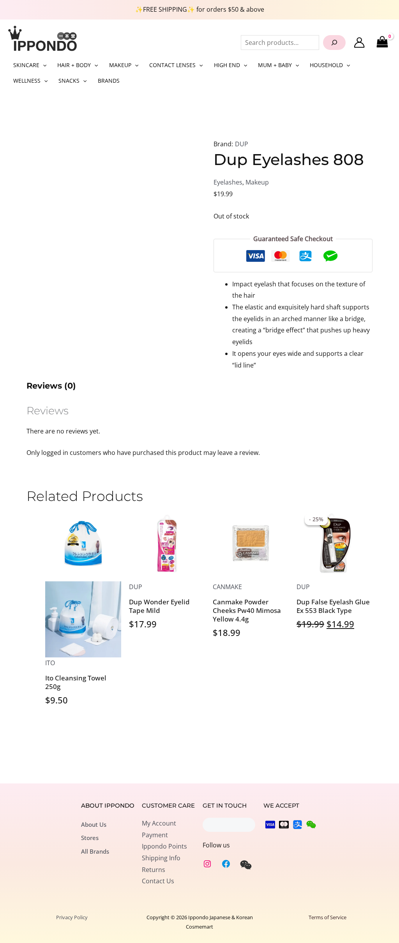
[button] (42, 65)
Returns (153, 869)
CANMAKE (227, 586)
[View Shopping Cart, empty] (382, 42)
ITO (50, 663)
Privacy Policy (72, 917)
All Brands (95, 851)
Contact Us (158, 881)
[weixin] (246, 865)
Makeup (257, 182)
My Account (159, 823)
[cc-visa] (270, 824)
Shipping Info (161, 858)
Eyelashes (228, 182)
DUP (241, 144)
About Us (93, 824)
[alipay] (297, 824)
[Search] (334, 42)
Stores (90, 838)
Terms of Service (327, 917)
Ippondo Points (164, 846)
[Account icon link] (359, 42)
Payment (155, 835)
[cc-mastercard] (284, 824)
